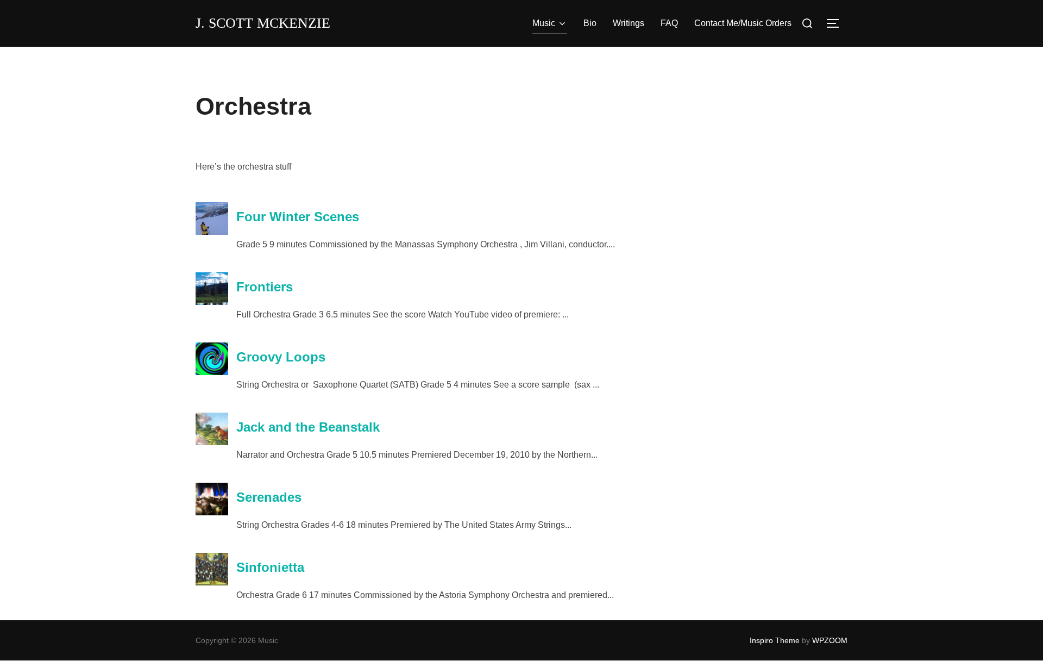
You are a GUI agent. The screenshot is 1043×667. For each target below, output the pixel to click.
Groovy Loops (280, 357)
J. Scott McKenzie (263, 23)
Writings (628, 23)
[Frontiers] (212, 302)
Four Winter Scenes (297, 216)
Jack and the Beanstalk (308, 427)
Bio (589, 23)
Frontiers (264, 286)
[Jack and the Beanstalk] (212, 442)
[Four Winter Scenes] (212, 231)
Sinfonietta (270, 567)
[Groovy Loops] (212, 372)
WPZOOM (829, 640)
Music (543, 23)
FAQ (669, 23)
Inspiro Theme (775, 640)
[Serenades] (212, 512)
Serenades (268, 497)
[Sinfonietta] (212, 582)
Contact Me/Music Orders (742, 23)
